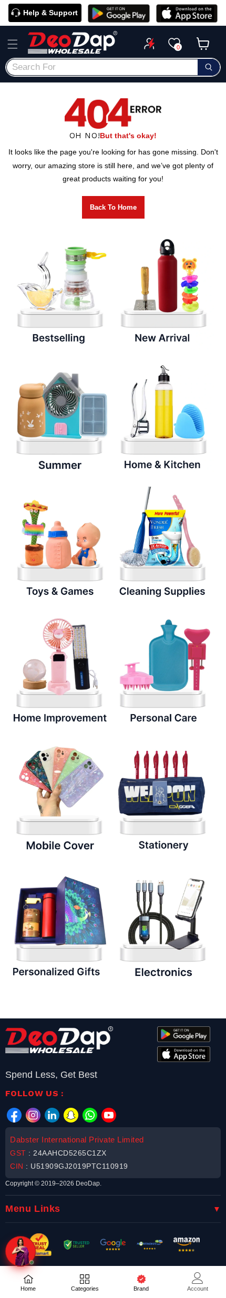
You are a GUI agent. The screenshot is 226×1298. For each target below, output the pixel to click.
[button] (12, 44)
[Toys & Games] (59, 545)
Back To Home (113, 207)
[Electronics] (162, 925)
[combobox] (113, 67)
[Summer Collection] (59, 418)
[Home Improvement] (59, 671)
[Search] (209, 67)
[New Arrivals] (162, 291)
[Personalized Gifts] (59, 925)
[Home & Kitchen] (162, 418)
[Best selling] (59, 291)
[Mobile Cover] (59, 798)
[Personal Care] (162, 671)
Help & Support (50, 12)
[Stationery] (162, 798)
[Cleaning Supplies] (162, 545)
